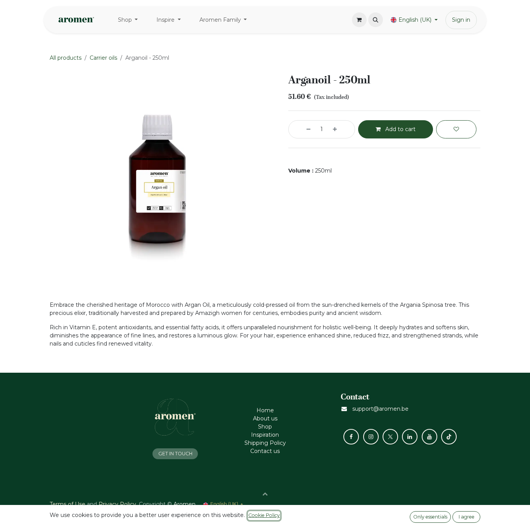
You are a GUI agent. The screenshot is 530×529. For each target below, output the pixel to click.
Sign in (461, 19)
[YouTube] (429, 436)
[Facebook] (351, 436)
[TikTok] (449, 436)
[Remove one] (301, 129)
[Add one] (342, 129)
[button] (375, 19)
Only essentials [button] (430, 517)
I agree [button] (467, 517)
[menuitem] (128, 20)
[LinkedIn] (409, 436)
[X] (390, 436)
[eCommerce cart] (359, 19)
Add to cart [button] (400, 129)
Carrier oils (103, 57)
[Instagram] (371, 436)
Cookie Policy (264, 515)
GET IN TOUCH (175, 453)
